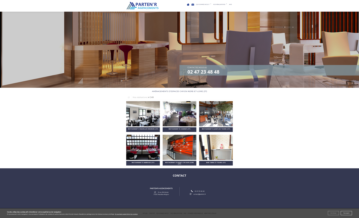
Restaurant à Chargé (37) (179, 129)
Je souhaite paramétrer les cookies (126, 214)
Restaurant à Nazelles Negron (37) (143, 129)
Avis (230, 4)
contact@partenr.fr (199, 194)
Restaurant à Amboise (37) (143, 162)
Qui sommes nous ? (203, 4)
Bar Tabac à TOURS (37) (216, 162)
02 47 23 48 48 (203, 72)
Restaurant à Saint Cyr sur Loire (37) (179, 163)
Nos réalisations (219, 4)
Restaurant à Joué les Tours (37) (216, 129)
